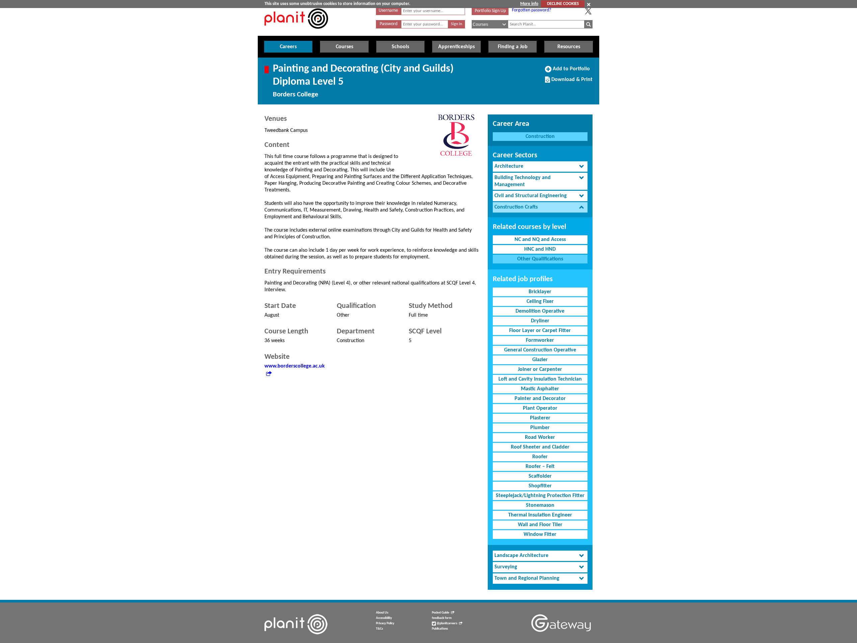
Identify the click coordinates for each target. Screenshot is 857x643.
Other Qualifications (540, 259)
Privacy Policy (385, 623)
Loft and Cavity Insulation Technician (540, 379)
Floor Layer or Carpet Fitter (540, 330)
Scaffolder (540, 476)
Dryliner (540, 321)
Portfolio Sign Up (490, 10)
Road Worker (540, 437)
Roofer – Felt (540, 466)
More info (529, 4)
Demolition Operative (540, 311)
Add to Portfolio (570, 71)
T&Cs (379, 628)
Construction (540, 136)
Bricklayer (540, 292)
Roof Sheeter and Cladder (540, 447)
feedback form (442, 618)
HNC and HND (540, 249)
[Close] (589, 4)
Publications (440, 628)
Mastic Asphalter (540, 389)
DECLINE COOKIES (563, 4)
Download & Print (571, 82)
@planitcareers (446, 623)
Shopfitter (540, 486)
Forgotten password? (531, 10)
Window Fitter (540, 534)
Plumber (540, 427)
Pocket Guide (440, 612)
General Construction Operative (540, 350)
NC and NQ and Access (540, 239)
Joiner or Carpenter (540, 369)
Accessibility (384, 618)
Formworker (540, 340)
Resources (568, 47)
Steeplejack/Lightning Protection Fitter (540, 495)
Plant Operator (540, 408)
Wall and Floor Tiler (540, 525)
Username (388, 10)
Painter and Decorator (540, 398)
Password (388, 24)
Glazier (540, 360)
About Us (382, 612)
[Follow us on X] (588, 11)
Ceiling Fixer (540, 301)
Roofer (540, 457)
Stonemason (540, 505)
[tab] (540, 166)
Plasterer (540, 418)
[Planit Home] (296, 32)
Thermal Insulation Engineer (540, 515)
